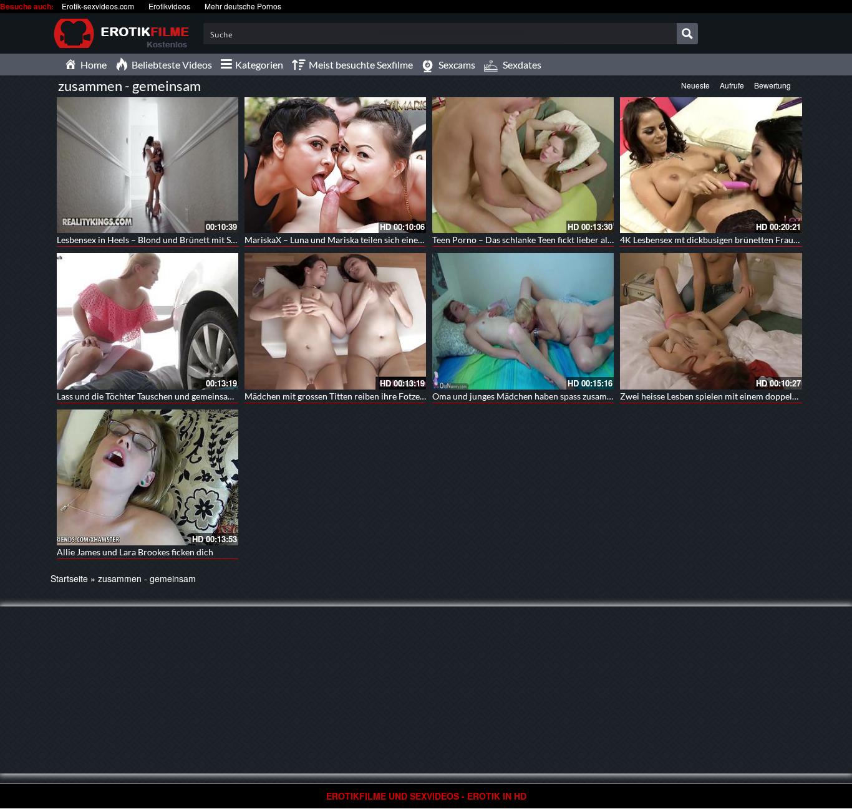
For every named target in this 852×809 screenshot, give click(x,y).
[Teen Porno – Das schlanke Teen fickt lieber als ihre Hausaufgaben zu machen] (523, 165)
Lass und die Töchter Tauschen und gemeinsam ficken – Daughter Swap (192, 396)
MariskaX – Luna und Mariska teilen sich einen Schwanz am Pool (368, 239)
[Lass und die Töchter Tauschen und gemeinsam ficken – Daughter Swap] (147, 321)
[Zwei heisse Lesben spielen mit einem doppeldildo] (710, 321)
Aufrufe (732, 85)
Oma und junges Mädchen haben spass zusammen (528, 396)
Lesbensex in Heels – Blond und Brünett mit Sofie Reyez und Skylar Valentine (204, 239)
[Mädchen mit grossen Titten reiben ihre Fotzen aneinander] (335, 321)
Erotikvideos (169, 5)
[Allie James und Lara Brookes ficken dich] (147, 477)
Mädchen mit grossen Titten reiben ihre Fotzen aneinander (357, 396)
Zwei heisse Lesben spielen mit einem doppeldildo (716, 396)
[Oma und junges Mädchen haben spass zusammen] (523, 321)
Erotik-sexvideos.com (98, 5)
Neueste (695, 85)
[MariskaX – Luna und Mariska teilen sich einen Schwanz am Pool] (335, 165)
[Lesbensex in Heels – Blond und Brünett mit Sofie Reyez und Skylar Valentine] (147, 165)
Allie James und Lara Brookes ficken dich (135, 552)
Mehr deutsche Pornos (243, 5)
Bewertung (772, 85)
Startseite (69, 578)
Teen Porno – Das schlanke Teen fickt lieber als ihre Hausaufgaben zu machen (580, 239)
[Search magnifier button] (687, 33)
